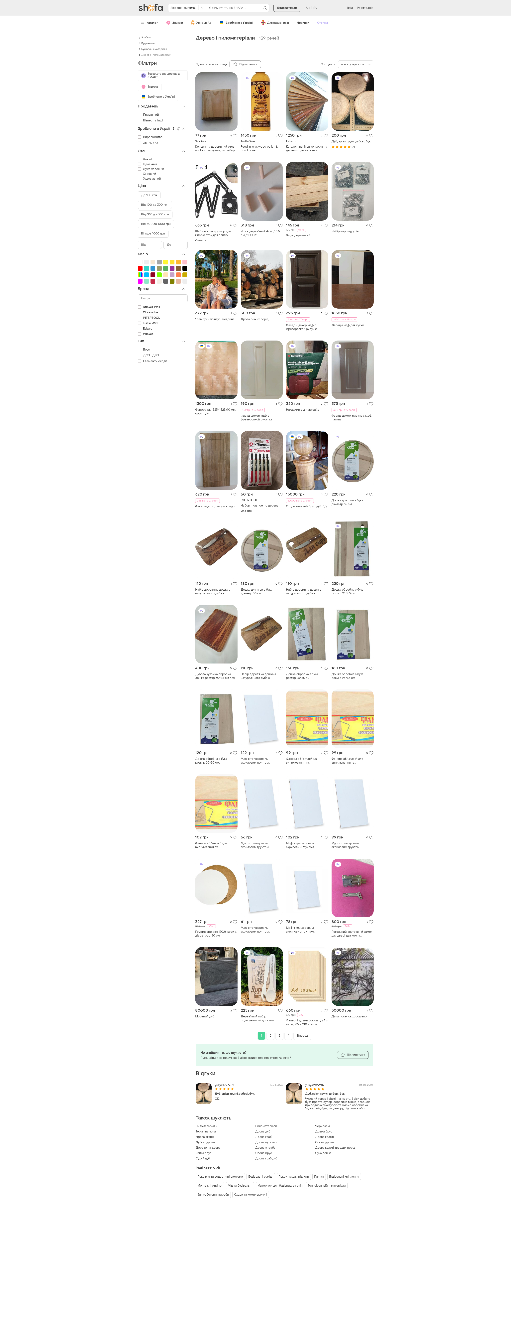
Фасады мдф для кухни (348, 325)
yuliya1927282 (224, 1085)
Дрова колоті (324, 1137)
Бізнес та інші (153, 120)
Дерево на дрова (208, 1148)
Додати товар (287, 8)
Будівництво (148, 43)
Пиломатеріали (206, 1126)
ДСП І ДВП (151, 355)
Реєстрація (365, 8)
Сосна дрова (324, 1142)
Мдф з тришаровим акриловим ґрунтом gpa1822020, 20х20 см (256, 845)
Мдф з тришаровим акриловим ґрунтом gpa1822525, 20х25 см (301, 845)
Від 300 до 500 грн (155, 214)
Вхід (350, 8)
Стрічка (322, 23)
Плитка (319, 1177)
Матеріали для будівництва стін (280, 1186)
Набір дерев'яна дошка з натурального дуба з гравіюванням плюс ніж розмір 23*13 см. (212, 591)
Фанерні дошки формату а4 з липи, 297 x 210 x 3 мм (307, 1022)
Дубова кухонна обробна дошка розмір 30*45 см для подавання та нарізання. (215, 676)
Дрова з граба (265, 1148)
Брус (146, 350)
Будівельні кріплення (344, 1177)
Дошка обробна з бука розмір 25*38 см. (347, 676)
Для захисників (278, 23)
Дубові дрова (205, 1142)
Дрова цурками (266, 1142)
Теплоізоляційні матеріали (327, 1186)
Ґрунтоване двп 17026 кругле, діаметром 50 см (216, 934)
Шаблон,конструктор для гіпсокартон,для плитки (213, 233)
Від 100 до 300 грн (154, 205)
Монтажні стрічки (210, 1186)
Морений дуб (204, 1016)
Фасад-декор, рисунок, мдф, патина (352, 417)
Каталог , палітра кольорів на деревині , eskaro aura (306, 148)
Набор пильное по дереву (259, 506)
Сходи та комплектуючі (250, 1195)
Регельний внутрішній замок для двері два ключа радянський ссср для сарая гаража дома (352, 934)
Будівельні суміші (260, 1177)
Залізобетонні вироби (213, 1195)
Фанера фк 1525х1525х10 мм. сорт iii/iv (215, 411)
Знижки (177, 23)
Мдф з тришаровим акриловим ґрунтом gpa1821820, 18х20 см (256, 930)
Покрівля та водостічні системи (220, 1177)
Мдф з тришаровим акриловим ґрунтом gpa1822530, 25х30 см (256, 761)
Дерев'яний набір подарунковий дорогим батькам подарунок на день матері (260, 1018)
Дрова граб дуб (266, 1158)
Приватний (151, 115)
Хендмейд (203, 23)
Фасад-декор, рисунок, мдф (215, 506)
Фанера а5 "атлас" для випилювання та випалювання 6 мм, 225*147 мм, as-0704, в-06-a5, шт (214, 845)
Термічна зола (206, 1131)
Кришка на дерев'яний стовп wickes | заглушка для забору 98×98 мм (215, 148)
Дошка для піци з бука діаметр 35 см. (347, 502)
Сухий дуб (203, 1158)
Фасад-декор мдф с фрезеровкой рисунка (256, 417)
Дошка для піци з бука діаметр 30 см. (256, 591)
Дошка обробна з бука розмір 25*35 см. (302, 676)
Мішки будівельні (240, 1186)
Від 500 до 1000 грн (156, 224)
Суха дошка (323, 1153)
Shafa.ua (146, 37)
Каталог (152, 23)
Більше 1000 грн (153, 233)
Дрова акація (205, 1137)
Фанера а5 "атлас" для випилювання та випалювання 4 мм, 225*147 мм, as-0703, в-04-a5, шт (305, 761)
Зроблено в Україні (239, 23)
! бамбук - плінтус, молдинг (214, 319)
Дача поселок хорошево (349, 1016)
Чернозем (322, 1126)
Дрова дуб (262, 1131)
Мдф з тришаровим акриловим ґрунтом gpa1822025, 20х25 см (301, 930)
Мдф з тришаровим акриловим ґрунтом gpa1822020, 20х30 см (347, 845)
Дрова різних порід (254, 319)
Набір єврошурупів (345, 231)
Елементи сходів (155, 361)
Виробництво (152, 137)
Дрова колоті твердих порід (335, 1148)
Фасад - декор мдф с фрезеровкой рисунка (302, 327)
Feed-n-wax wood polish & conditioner (259, 148)
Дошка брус (323, 1131)
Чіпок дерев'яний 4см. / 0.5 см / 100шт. (260, 233)
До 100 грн (149, 195)
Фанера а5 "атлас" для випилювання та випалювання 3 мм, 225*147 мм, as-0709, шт (351, 761)
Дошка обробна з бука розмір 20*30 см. (211, 761)
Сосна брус (263, 1153)
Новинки (303, 23)
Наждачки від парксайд (302, 410)
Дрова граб (263, 1137)
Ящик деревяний (298, 235)
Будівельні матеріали (154, 49)
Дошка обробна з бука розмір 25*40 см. (347, 591)
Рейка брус (204, 1153)
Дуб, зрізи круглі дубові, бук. (351, 141)
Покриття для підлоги (293, 1177)
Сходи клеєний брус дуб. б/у (306, 506)
